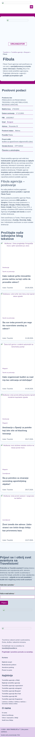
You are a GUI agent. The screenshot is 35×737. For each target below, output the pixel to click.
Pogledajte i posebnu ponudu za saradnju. (17, 652)
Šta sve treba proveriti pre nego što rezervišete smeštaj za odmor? (17, 325)
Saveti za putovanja (8, 271)
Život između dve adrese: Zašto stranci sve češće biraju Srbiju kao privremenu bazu (17, 527)
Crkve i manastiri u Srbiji (10, 717)
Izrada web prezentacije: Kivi (10, 735)
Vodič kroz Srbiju (7, 720)
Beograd (26, 52)
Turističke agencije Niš (9, 696)
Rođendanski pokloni (9, 664)
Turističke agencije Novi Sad (11, 693)
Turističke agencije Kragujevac (12, 699)
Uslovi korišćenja (7, 715)
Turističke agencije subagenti (12, 688)
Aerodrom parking (8, 667)
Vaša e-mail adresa (7, 593)
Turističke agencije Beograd (11, 691)
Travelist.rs (6, 52)
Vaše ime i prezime (7, 585)
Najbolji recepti (7, 662)
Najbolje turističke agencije (11, 683)
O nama (4, 712)
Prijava (4, 603)
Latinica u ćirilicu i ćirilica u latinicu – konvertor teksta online (14, 702)
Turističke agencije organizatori (12, 685)
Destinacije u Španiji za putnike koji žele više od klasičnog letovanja (17, 430)
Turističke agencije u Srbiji (11, 680)
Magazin (5, 368)
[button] (31, 6)
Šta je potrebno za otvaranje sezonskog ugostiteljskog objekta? (15, 481)
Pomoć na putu (7, 670)
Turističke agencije (17, 52)
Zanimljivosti (6, 473)
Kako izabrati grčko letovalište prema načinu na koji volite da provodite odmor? (16, 279)
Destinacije (5, 267)
